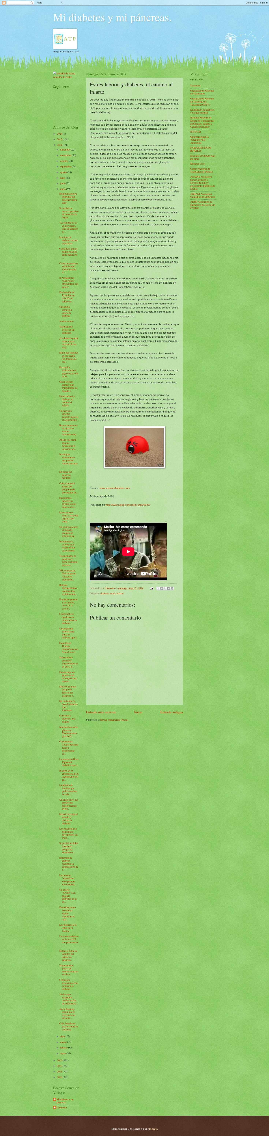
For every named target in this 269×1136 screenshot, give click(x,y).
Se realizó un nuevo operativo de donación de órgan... (69, 212)
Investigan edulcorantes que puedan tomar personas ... (68, 460)
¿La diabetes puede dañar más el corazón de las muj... (68, 342)
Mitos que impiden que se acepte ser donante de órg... (68, 357)
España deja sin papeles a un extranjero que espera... (68, 676)
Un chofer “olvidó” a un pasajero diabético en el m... (68, 895)
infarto (120, 593)
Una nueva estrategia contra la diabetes (65, 311)
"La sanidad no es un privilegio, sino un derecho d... (68, 227)
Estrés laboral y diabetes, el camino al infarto (67, 400)
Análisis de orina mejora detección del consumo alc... (67, 444)
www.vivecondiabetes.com (115, 488)
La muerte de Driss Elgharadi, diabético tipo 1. (68, 762)
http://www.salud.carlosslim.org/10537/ (128, 504)
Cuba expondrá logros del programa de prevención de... (68, 487)
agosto (63, 172)
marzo (63, 1042)
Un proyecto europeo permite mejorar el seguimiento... (69, 415)
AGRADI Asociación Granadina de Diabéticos (202, 195)
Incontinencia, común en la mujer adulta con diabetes (67, 546)
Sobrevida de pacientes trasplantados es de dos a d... (68, 662)
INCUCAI (195, 131)
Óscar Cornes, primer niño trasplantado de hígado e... (68, 386)
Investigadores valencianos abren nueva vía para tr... (68, 282)
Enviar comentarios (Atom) (114, 719)
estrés (112, 593)
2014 (60, 145)
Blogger (153, 1128)
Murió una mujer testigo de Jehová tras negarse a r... (67, 691)
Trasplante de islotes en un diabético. (66, 329)
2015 (60, 139)
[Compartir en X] (165, 588)
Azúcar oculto (66, 321)
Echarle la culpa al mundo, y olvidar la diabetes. (68, 818)
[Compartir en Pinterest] (172, 588)
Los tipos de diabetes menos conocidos (68, 240)
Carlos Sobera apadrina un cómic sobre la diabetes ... (68, 618)
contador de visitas (62, 77)
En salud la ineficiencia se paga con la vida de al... (68, 371)
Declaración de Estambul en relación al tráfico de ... (66, 296)
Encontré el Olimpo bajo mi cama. (202, 157)
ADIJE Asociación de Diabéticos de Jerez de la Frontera (202, 204)
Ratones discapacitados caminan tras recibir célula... (68, 589)
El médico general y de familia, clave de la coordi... (68, 604)
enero (63, 1053)
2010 (60, 1077)
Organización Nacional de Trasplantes (202, 92)
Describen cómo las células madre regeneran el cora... (67, 913)
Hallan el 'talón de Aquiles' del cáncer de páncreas (68, 955)
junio (63, 183)
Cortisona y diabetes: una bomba (67, 718)
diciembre (65, 149)
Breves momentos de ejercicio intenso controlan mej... (68, 429)
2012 (60, 1066)
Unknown (62, 1107)
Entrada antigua (171, 712)
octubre (64, 161)
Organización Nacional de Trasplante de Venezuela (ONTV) (202, 101)
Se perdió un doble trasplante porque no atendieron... (68, 847)
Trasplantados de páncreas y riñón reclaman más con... (68, 560)
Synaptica (195, 85)
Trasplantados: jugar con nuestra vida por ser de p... (68, 970)
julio (63, 177)
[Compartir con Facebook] (168, 588)
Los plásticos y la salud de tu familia (67, 927)
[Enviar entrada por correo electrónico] (151, 588)
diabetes (104, 593)
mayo (63, 189)
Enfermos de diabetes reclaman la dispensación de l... (68, 863)
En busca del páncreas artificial (65, 474)
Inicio (138, 712)
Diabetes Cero (197, 163)
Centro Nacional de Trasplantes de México (201, 170)
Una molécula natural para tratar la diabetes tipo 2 (68, 633)
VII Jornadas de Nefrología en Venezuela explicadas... (67, 575)
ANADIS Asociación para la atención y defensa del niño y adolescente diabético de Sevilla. (202, 182)
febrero (64, 1047)
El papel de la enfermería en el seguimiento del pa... (69, 775)
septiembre (66, 166)
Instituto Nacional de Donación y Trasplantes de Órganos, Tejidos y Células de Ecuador (202, 122)
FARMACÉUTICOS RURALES (200, 149)
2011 (60, 1071)
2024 (60, 133)
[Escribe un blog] (161, 588)
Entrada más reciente (101, 712)
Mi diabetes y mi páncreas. (112, 17)
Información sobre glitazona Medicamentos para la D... (68, 731)
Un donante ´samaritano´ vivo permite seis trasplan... (67, 879)
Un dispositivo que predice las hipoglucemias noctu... (68, 804)
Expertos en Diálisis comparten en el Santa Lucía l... (68, 647)
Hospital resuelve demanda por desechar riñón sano (68, 198)
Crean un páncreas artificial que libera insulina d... (68, 267)
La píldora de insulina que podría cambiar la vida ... (68, 789)
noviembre (66, 155)
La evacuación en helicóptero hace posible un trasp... (68, 833)
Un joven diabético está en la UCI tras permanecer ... (69, 940)
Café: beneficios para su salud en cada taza (68, 1026)
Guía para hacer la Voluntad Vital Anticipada (199, 139)
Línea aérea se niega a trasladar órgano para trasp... (69, 517)
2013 (60, 1060)
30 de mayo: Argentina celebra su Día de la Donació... (68, 998)
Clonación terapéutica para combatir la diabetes (68, 984)
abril (63, 1036)
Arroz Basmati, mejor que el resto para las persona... (67, 1013)
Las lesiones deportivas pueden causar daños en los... (67, 502)
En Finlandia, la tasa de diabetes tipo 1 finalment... (68, 705)
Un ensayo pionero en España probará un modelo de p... (68, 531)
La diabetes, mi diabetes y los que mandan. (202, 111)
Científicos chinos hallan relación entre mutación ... (68, 253)
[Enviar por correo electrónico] (158, 588)
